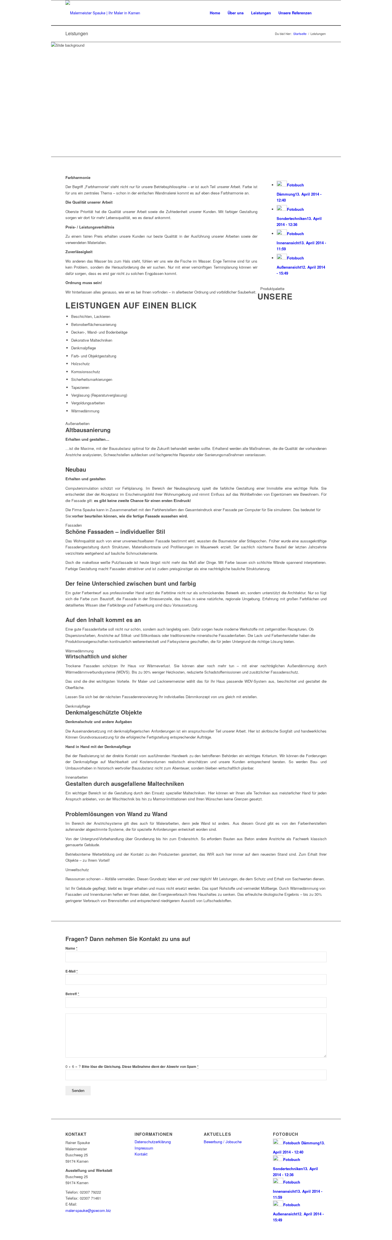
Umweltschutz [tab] (77, 869)
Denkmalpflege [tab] (77, 706)
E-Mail (71, 971)
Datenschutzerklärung (153, 1141)
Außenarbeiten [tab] (77, 423)
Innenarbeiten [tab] (76, 777)
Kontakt (141, 1154)
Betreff (72, 993)
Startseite (299, 34)
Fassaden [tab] (73, 525)
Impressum (144, 1148)
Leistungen (76, 33)
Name (71, 948)
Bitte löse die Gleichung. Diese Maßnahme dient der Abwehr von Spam (140, 1066)
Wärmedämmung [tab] (79, 651)
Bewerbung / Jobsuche (223, 1141)
